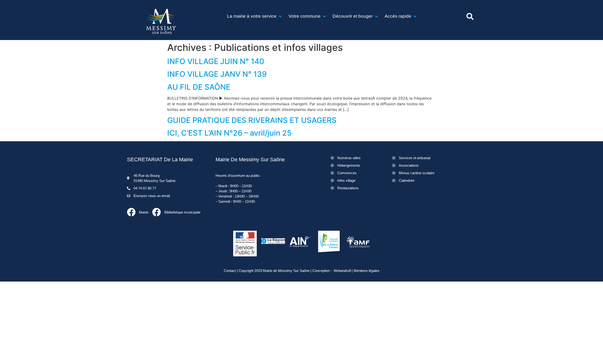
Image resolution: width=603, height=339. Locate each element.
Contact (230, 271)
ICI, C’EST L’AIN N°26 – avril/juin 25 (229, 132)
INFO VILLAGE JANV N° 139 (217, 74)
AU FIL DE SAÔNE (198, 87)
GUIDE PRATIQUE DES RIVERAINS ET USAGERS (252, 120)
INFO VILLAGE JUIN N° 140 (215, 61)
